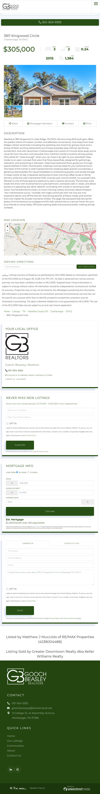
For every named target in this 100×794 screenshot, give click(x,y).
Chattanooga (56, 311)
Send (20, 610)
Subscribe (20, 445)
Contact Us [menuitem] (14, 755)
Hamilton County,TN (38, 311)
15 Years (33, 472)
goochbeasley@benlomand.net (31, 708)
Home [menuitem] (11, 736)
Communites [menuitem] (15, 745)
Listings (16, 311)
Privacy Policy (31, 435)
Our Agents (21, 379)
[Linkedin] (11, 770)
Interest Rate (12, 498)
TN (23, 311)
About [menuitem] (11, 750)
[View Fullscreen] (7, 236)
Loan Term (11, 472)
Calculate (50, 511)
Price (8, 479)
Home (7, 311)
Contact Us (10, 379)
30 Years (22, 472)
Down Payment (13, 488)
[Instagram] (17, 770)
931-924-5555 (51, 22)
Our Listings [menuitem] (15, 740)
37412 (69, 311)
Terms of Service (70, 618)
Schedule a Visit (71, 543)
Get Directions (86, 267)
